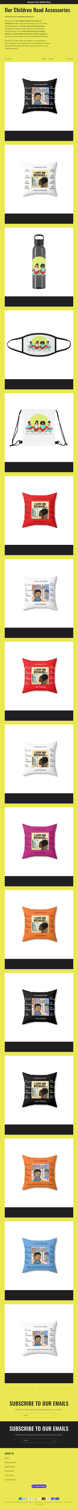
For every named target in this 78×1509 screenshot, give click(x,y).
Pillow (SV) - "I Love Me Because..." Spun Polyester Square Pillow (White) (34, 797)
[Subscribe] (54, 1415)
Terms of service (58, 1502)
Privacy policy (48, 1502)
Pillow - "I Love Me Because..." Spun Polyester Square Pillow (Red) (31, 548)
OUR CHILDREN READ (16, 1502)
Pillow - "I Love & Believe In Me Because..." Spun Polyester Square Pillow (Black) (37, 134)
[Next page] (44, 1389)
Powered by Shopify (27, 1502)
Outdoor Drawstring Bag (15, 466)
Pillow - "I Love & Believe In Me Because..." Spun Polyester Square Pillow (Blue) (36, 1294)
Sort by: (44, 59)
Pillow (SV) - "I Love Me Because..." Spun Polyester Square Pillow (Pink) (33, 880)
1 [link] (33, 1389)
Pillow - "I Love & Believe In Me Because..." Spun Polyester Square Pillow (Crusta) (37, 1211)
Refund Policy (9, 1471)
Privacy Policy (9, 1475)
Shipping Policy (10, 1466)
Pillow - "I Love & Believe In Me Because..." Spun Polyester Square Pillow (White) (37, 1377)
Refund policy (38, 1502)
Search (7, 1458)
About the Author (10, 1462)
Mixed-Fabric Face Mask (15, 383)
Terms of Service (10, 1479)
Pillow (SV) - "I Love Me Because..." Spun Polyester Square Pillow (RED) (33, 714)
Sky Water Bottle (13, 300)
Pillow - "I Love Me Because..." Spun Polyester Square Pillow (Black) (32, 217)
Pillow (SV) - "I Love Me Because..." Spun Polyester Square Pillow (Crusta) (34, 962)
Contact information (40, 1504)
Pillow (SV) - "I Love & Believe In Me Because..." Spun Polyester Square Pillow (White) (38, 631)
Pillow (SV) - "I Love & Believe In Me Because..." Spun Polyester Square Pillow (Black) (38, 1045)
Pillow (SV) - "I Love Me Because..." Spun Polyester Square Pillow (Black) (34, 1128)
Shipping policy (68, 1502)
